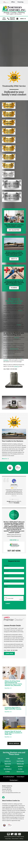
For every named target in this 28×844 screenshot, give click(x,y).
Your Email (6, 570)
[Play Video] (14, 402)
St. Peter (7, 771)
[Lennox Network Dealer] (6, 2)
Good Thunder (20, 761)
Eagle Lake (20, 758)
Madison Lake (20, 763)
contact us (16, 366)
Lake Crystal (8, 763)
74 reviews (16, 502)
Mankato (7, 766)
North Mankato (8, 769)
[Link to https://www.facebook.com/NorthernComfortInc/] (3, 797)
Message (6, 586)
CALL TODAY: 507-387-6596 (10, 369)
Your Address (7, 581)
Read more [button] (14, 495)
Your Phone (6, 576)
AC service (16, 337)
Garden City (8, 761)
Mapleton (20, 766)
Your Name (6, 565)
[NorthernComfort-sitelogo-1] (14, 5)
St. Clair (20, 769)
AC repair (20, 310)
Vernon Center (20, 771)
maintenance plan (14, 348)
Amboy (7, 758)
